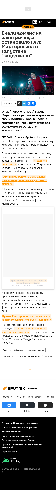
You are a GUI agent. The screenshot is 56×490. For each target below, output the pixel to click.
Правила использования (25, 423)
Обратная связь (9, 451)
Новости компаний (11, 431)
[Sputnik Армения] (9, 23)
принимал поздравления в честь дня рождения (24, 330)
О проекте (7, 423)
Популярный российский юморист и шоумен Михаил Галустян (28, 356)
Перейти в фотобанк (38, 98)
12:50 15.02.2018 (10, 61)
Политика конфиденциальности (18, 435)
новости (7, 396)
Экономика (35, 396)
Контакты (6, 427)
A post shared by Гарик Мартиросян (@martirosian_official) (28, 281)
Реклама (16, 427)
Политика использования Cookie (18, 440)
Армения (7, 350)
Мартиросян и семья (35, 350)
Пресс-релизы (29, 427)
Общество (18, 350)
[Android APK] (11, 460)
